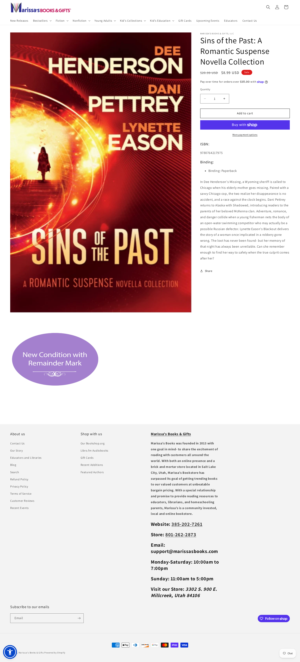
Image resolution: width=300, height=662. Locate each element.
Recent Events (19, 508)
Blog (13, 464)
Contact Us (17, 443)
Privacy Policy (19, 486)
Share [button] (208, 271)
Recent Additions (92, 464)
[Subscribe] (78, 618)
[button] (42, 20)
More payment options (245, 134)
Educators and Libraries (26, 457)
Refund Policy (19, 479)
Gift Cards (87, 457)
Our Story (16, 450)
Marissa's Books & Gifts (31, 652)
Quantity (205, 89)
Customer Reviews (22, 500)
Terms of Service (21, 493)
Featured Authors (92, 472)
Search (14, 472)
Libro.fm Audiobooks (94, 450)
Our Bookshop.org (93, 443)
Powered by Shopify (54, 652)
